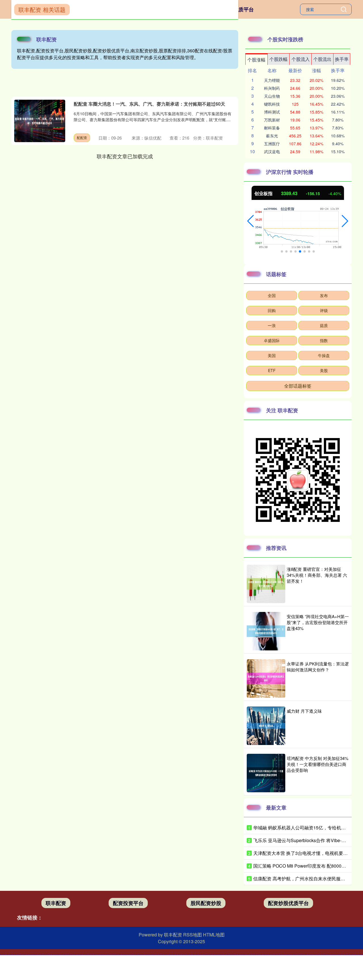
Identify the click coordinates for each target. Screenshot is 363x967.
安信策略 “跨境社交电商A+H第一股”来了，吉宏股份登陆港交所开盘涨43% (318, 622)
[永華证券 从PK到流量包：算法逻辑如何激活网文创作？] (266, 678)
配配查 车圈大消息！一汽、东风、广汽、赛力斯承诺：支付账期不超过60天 (149, 104)
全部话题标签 (297, 386)
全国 (272, 295)
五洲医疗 (272, 143)
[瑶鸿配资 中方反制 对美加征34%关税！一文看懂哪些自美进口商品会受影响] (266, 773)
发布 (324, 295)
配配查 (82, 137)
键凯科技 (272, 104)
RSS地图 (192, 934)
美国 (272, 355)
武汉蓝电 (272, 151)
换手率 (342, 59)
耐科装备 (272, 128)
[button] (250, 221)
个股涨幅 (256, 59)
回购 (272, 310)
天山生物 (272, 96)
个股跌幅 (278, 59)
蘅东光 (272, 135)
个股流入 (301, 59)
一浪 (272, 325)
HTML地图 (214, 934)
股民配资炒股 (206, 903)
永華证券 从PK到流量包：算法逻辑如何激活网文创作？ (318, 667)
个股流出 (322, 59)
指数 (324, 340)
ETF (272, 370)
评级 (324, 310)
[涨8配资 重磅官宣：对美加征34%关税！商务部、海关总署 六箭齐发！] (266, 584)
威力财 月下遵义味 (304, 711)
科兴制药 (272, 88)
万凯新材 (272, 120)
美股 (324, 370)
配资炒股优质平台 (288, 903)
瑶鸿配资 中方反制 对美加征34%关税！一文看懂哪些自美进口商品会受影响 (317, 764)
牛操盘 (324, 355)
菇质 (324, 325)
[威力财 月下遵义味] (266, 725)
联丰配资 (56, 903)
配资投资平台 (128, 903)
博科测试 (272, 112)
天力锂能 (272, 80)
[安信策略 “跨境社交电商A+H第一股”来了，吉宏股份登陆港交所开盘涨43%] (266, 631)
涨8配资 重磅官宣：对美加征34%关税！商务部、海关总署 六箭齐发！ (317, 575)
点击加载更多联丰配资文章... (125, 156)
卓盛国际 (272, 340)
